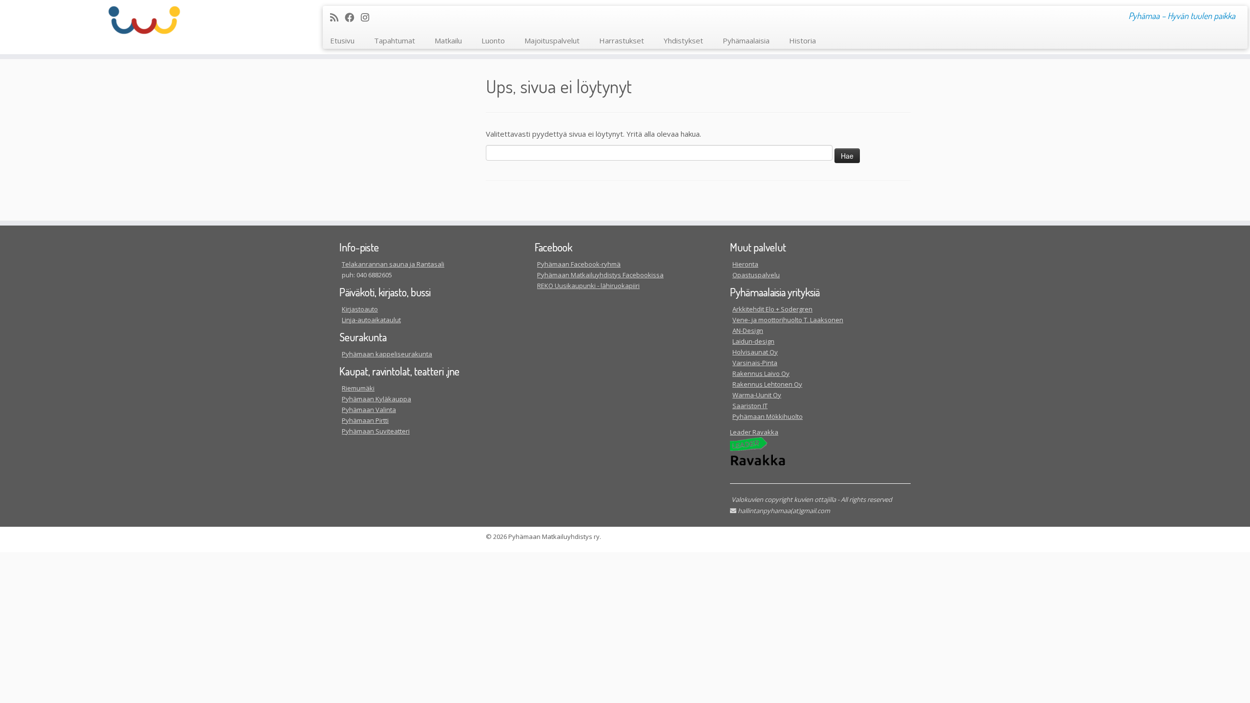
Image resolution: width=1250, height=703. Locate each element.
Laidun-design (753, 341)
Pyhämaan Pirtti (365, 420)
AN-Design (747, 330)
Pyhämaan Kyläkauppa (376, 398)
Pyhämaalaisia (746, 40)
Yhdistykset (683, 40)
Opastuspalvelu (756, 274)
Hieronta (745, 264)
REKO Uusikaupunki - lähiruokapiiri (588, 285)
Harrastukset (621, 40)
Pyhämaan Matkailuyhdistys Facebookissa (600, 274)
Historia (802, 40)
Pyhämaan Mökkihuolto (767, 416)
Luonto (493, 40)
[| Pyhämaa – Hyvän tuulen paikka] (144, 20)
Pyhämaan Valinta (369, 409)
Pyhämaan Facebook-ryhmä (579, 264)
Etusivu (342, 40)
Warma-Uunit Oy (756, 395)
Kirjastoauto (360, 309)
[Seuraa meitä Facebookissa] (353, 17)
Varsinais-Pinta (754, 362)
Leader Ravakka (754, 432)
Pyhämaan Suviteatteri (376, 431)
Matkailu (448, 40)
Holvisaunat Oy (755, 352)
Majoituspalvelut (552, 40)
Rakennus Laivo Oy (761, 373)
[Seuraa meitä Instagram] (368, 17)
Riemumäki (358, 388)
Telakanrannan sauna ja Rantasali (393, 264)
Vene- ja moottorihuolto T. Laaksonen (787, 319)
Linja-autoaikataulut (371, 319)
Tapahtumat (394, 40)
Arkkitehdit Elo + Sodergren (772, 309)
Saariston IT (750, 405)
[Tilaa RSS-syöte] (337, 17)
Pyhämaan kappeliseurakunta (387, 354)
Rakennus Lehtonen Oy (767, 384)
